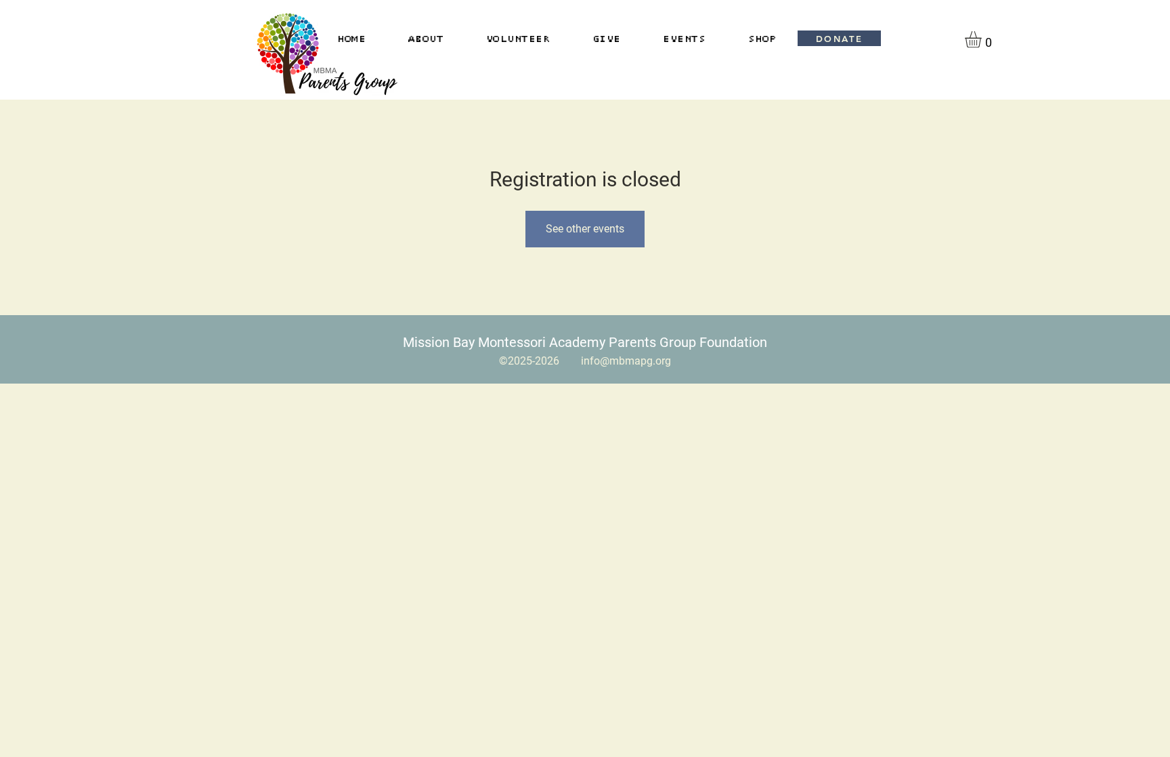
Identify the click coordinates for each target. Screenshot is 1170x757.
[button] (983, 39)
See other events (585, 228)
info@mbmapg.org (626, 360)
